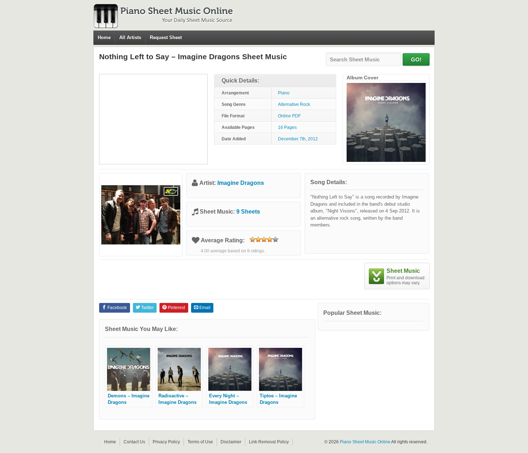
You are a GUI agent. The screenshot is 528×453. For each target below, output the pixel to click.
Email (204, 307)
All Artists (130, 37)
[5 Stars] (275, 239)
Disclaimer (231, 441)
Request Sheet (166, 37)
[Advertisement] (153, 119)
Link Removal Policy (269, 441)
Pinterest (176, 307)
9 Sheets (248, 212)
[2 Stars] (258, 239)
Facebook (116, 307)
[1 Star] (252, 239)
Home (104, 37)
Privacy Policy (166, 441)
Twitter (147, 307)
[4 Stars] (270, 239)
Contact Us (134, 441)
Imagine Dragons (240, 183)
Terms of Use (200, 441)
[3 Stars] (264, 239)
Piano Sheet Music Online (365, 441)
